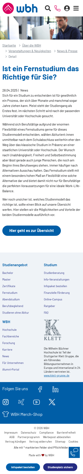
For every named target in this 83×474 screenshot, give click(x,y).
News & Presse (67, 51)
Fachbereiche (10, 336)
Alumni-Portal (10, 369)
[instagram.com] (5, 401)
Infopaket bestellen (23, 467)
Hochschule (9, 329)
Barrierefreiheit (66, 432)
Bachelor (7, 273)
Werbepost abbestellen (57, 437)
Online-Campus (53, 299)
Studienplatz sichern (60, 467)
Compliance (46, 432)
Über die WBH (31, 45)
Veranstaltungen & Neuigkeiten (30, 51)
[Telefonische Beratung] (57, 8)
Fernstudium (9, 292)
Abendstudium (11, 299)
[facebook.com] (40, 388)
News (5, 356)
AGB (11, 437)
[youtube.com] (36, 401)
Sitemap (60, 441)
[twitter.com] (52, 401)
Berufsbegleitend (12, 306)
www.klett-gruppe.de (56, 375)
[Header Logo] (19, 8)
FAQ (46, 312)
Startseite (9, 45)
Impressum (11, 432)
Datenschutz (28, 432)
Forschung (8, 343)
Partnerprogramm (29, 437)
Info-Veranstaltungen (56, 279)
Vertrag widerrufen (40, 441)
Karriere (7, 349)
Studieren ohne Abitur (15, 312)
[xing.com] (21, 401)
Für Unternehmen (13, 363)
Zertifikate (8, 286)
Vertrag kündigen (15, 441)
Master (6, 279)
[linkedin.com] (55, 388)
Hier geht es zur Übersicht (31, 230)
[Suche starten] (48, 8)
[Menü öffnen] (76, 8)
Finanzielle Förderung (57, 292)
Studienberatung (54, 273)
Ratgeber (49, 306)
